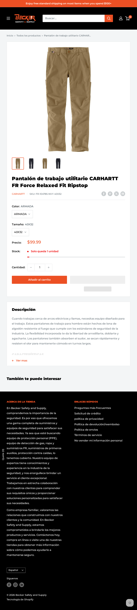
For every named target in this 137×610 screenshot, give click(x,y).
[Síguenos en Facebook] (9, 584)
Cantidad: (18, 267)
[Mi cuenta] (120, 18)
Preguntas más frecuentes (92, 408)
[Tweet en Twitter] (116, 193)
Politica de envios (86, 429)
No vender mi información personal (98, 440)
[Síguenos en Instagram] (15, 584)
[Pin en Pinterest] (110, 193)
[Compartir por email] (122, 193)
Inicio (10, 35)
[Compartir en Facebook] (103, 193)
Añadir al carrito (39, 279)
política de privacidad (88, 418)
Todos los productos (29, 35)
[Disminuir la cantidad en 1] (30, 267)
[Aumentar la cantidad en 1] (48, 267)
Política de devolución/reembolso (96, 424)
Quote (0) (3, 454)
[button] (97, 280)
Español (13, 570)
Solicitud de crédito (87, 413)
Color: (22, 206)
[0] (127, 18)
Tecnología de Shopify (20, 599)
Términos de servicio (88, 435)
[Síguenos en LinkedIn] (21, 584)
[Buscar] (109, 18)
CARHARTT (18, 193)
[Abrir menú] (8, 18)
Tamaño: (22, 224)
